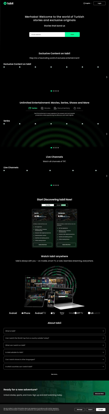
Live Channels (54, 157)
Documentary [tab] (63, 108)
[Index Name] (11, 77)
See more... (54, 374)
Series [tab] (34, 108)
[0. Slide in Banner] (51, 147)
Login (99, 3)
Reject (90, 409)
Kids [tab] (79, 108)
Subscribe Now (43, 244)
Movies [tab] (47, 108)
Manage (79, 409)
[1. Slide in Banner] (53, 147)
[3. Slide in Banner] (58, 147)
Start (72, 34)
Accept (100, 409)
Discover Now (99, 394)
